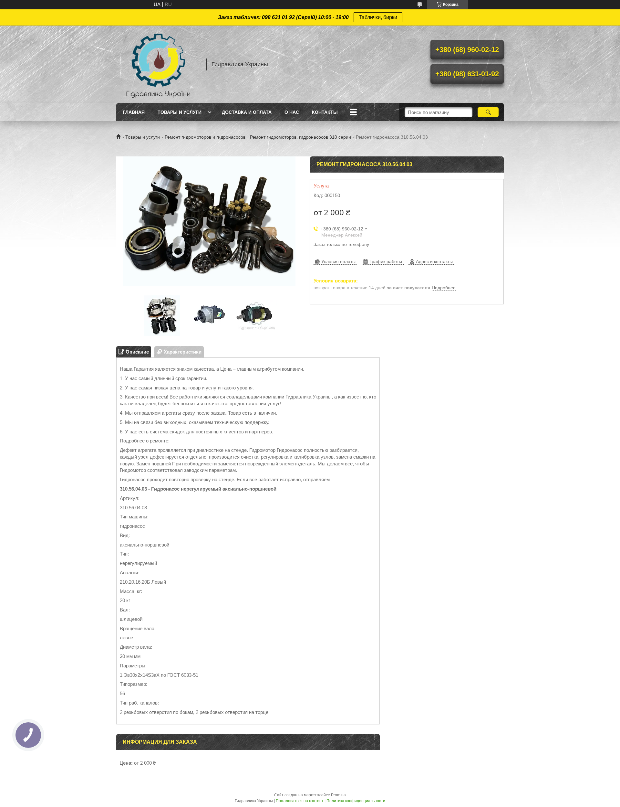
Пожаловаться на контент (300, 801)
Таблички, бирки (378, 17)
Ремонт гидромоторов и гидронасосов (205, 137)
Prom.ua (338, 795)
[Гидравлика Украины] (158, 64)
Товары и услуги (180, 112)
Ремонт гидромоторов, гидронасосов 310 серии (300, 137)
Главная (134, 112)
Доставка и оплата (247, 112)
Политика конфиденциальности (355, 801)
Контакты (325, 112)
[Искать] (488, 112)
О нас (291, 112)
